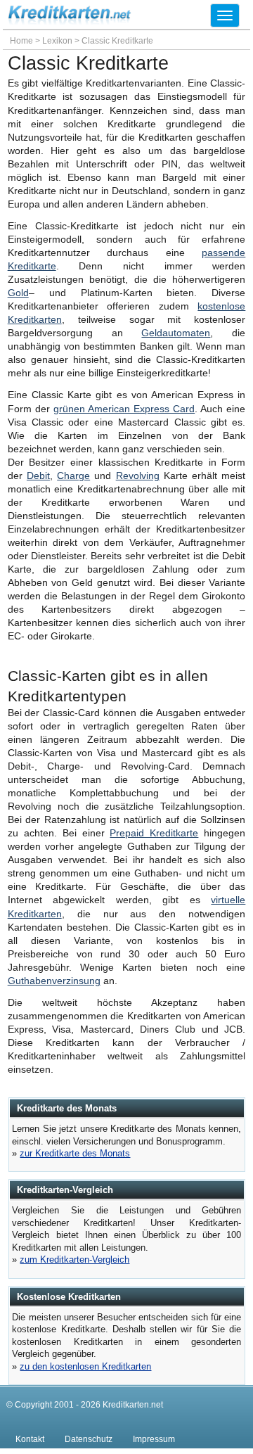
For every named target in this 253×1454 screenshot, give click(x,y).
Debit (38, 476)
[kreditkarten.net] (69, 21)
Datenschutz (88, 1439)
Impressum (154, 1439)
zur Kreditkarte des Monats (75, 1153)
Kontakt (29, 1439)
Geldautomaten (175, 333)
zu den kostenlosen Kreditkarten (85, 1366)
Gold (18, 293)
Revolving (138, 476)
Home (21, 41)
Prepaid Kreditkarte (154, 833)
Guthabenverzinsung (54, 981)
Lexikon (57, 41)
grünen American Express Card (124, 409)
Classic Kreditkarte (117, 41)
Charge (73, 476)
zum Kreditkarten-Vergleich (74, 1259)
